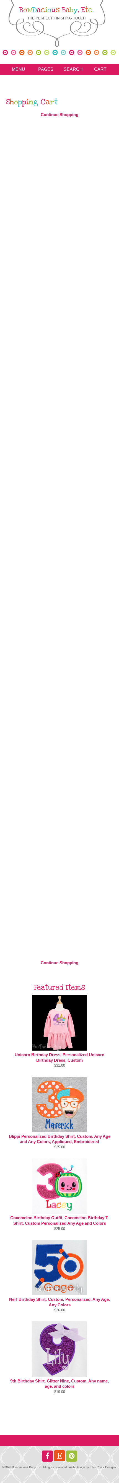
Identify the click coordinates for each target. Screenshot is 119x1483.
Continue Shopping (59, 114)
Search (73, 69)
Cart (100, 69)
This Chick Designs (103, 1467)
